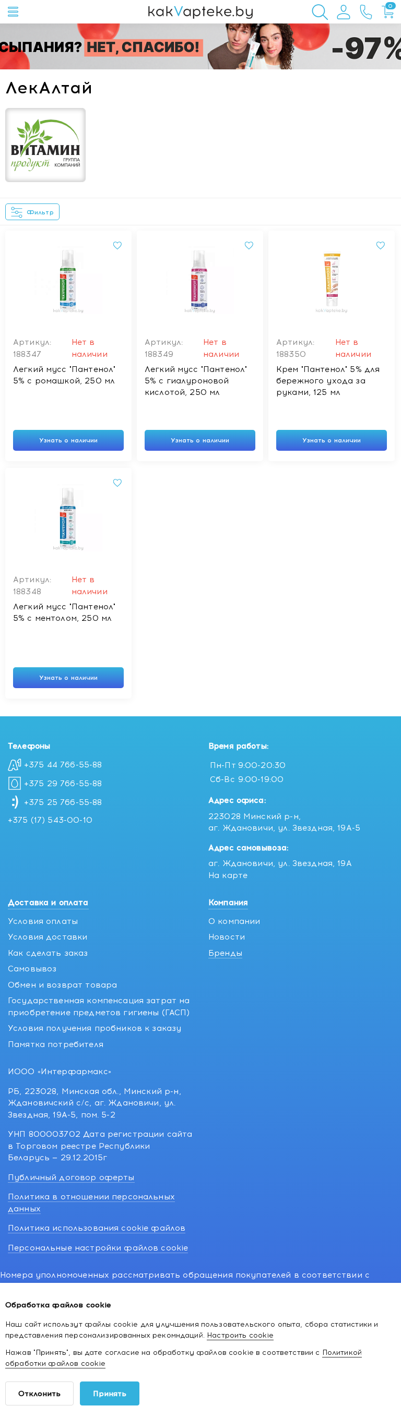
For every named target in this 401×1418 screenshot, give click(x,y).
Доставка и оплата (48, 902)
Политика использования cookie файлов (96, 1228)
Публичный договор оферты (71, 1177)
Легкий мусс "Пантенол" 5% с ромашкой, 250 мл (64, 375)
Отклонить (39, 1393)
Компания (228, 902)
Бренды (225, 953)
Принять (109, 1393)
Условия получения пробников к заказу (94, 1028)
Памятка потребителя (55, 1044)
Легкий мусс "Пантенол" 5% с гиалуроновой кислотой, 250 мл (196, 381)
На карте (227, 875)
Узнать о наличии (68, 440)
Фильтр (40, 212)
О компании (234, 921)
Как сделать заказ (48, 953)
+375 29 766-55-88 (63, 783)
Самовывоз (32, 969)
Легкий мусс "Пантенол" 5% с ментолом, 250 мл (64, 612)
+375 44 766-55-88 (63, 765)
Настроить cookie (240, 1335)
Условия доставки (47, 937)
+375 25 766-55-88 (63, 802)
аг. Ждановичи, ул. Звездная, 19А (280, 863)
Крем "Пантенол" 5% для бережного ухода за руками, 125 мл (328, 381)
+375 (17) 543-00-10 (50, 820)
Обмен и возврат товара (62, 985)
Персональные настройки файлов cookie (98, 1248)
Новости (226, 937)
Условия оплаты (43, 921)
